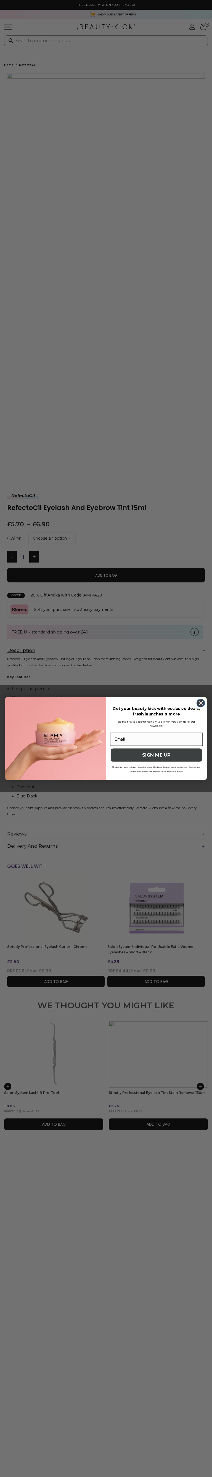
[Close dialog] (201, 703)
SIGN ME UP (156, 755)
